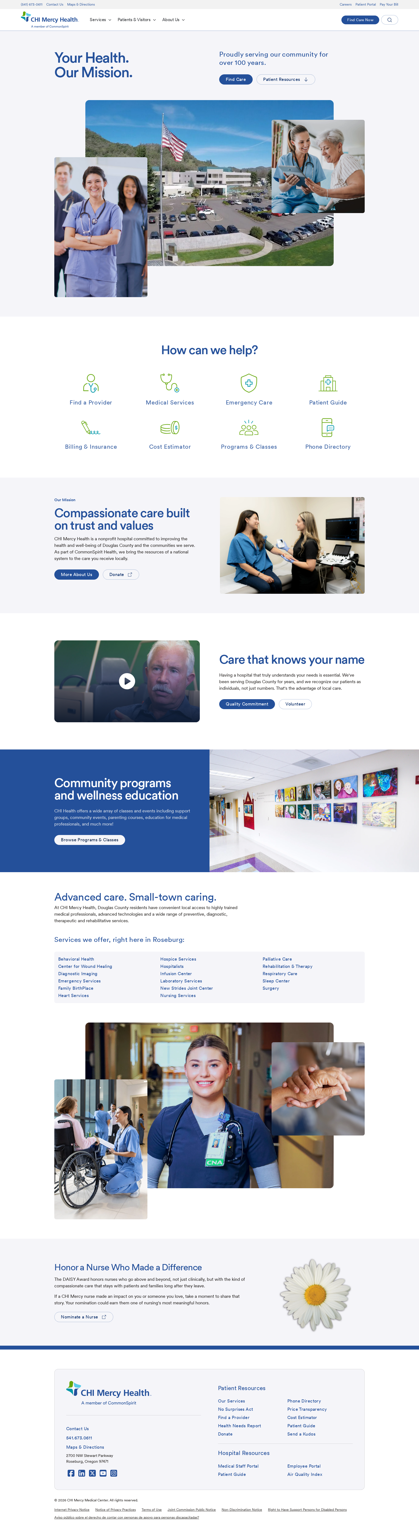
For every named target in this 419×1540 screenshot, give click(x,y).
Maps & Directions (81, 4)
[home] (50, 20)
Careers (346, 4)
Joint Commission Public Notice (192, 1510)
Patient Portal (365, 4)
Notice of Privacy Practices (115, 1510)
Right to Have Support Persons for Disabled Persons (307, 1510)
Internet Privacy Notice (71, 1510)
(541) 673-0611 (31, 4)
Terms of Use (152, 1510)
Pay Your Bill (389, 4)
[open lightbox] (127, 681)
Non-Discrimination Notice (242, 1510)
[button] (100, 20)
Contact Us (54, 4)
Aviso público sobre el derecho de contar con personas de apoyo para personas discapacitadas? (126, 1517)
